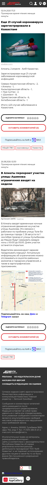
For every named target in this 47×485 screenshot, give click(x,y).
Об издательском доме (27, 377)
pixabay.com (7, 64)
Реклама (7, 377)
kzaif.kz (20, 219)
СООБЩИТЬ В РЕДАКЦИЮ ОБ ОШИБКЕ (21, 384)
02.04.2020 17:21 (8, 11)
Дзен (33, 314)
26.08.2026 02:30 (8, 161)
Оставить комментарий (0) (23, 128)
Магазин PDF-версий (13, 380)
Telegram (6, 317)
